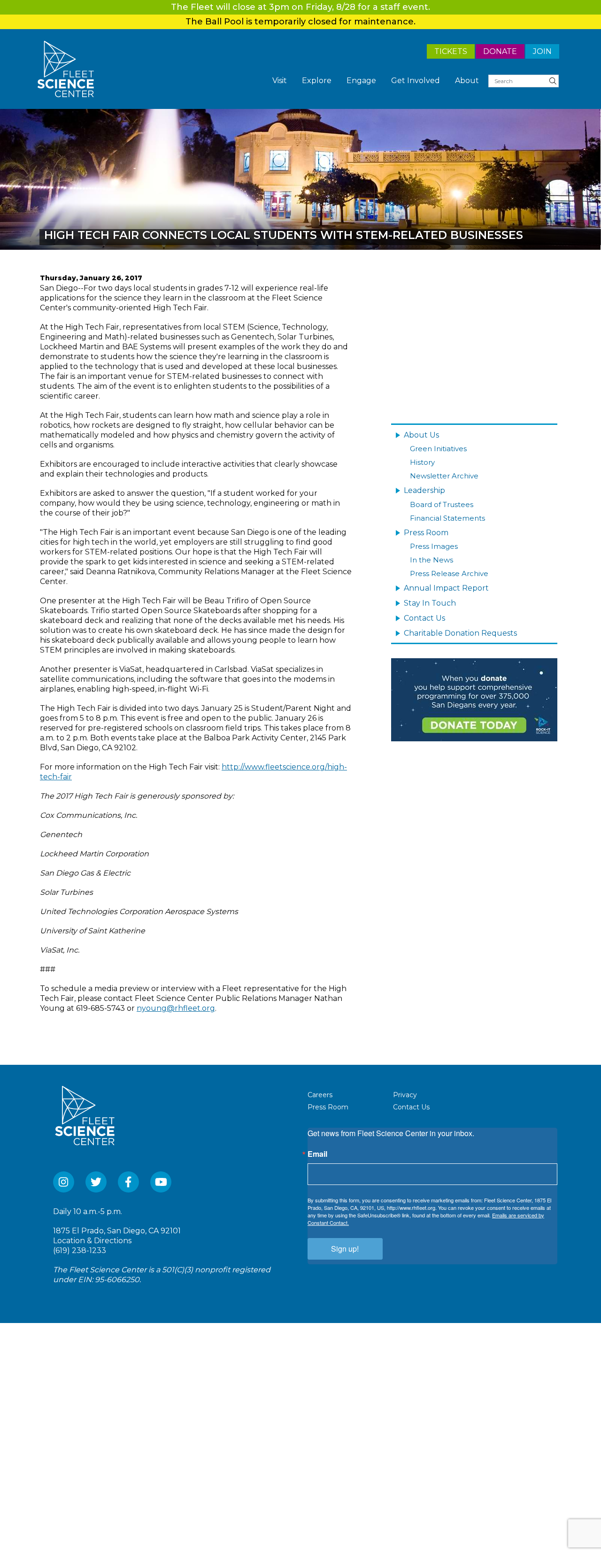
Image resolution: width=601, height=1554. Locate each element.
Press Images (434, 534)
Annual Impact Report (440, 572)
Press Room (424, 522)
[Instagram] (63, 1181)
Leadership (422, 484)
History (422, 458)
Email (317, 1154)
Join (543, 50)
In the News (431, 546)
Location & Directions (92, 1240)
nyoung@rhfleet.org (176, 1008)
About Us (419, 434)
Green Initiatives (438, 446)
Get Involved (422, 81)
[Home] (66, 69)
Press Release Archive (449, 558)
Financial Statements (447, 509)
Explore (333, 81)
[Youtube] (160, 1181)
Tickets (459, 50)
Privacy (405, 1095)
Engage (373, 81)
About (469, 81)
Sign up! (345, 1248)
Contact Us (422, 599)
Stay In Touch (426, 585)
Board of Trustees (441, 496)
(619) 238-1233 (79, 1250)
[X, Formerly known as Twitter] (96, 1181)
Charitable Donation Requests (453, 612)
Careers (320, 1095)
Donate (504, 50)
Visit (299, 81)
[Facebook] (128, 1181)
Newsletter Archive (444, 471)
